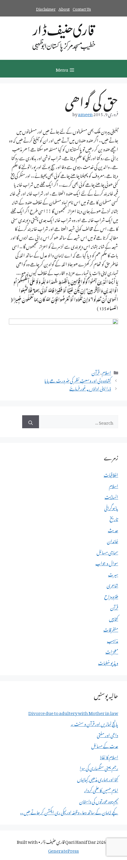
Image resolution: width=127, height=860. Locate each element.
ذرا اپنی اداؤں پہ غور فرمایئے (90, 387)
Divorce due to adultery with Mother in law (73, 712)
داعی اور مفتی (107, 734)
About (64, 8)
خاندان (112, 540)
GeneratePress (63, 849)
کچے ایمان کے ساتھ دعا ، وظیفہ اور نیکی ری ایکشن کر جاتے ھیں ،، (69, 811)
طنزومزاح (111, 595)
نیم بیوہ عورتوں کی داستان (98, 800)
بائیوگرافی (111, 507)
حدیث (113, 529)
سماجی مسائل (107, 551)
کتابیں (113, 617)
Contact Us (82, 8)
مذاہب (112, 639)
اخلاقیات (111, 474)
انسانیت (111, 496)
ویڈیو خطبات (108, 662)
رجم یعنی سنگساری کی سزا (99, 767)
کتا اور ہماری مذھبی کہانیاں (97, 778)
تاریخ (114, 518)
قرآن (96, 371)
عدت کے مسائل (104, 745)
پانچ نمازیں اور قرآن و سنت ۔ (94, 723)
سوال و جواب (106, 562)
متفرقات (110, 628)
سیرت (113, 573)
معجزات (111, 650)
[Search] (30, 422)
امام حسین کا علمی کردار (101, 789)
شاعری (112, 584)
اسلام (106, 371)
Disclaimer (46, 8)
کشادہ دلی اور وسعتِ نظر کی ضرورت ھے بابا (77, 379)
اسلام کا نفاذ (109, 756)
